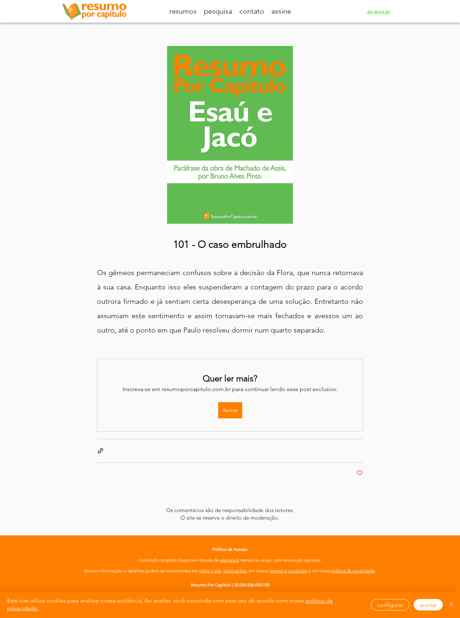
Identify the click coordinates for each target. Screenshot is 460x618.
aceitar (428, 604)
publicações (235, 570)
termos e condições (289, 570)
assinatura (229, 560)
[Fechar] (451, 604)
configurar (390, 604)
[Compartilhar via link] (100, 450)
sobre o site (210, 570)
